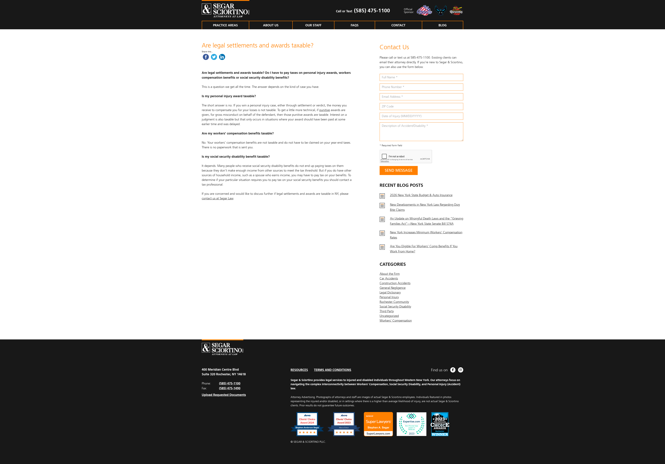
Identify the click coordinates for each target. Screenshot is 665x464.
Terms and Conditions (332, 370)
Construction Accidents (395, 283)
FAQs (354, 25)
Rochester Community (394, 302)
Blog (442, 25)
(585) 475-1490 (229, 388)
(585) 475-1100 (372, 10)
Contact (398, 25)
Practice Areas (225, 25)
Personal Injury (389, 297)
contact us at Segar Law (217, 198)
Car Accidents (389, 278)
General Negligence (393, 288)
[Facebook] (452, 370)
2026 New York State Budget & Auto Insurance (421, 195)
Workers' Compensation (396, 320)
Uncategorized (389, 316)
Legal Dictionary (390, 292)
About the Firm (390, 273)
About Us (270, 25)
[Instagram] (460, 370)
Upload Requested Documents (224, 395)
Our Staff (313, 25)
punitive (324, 110)
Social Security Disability (395, 306)
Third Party (387, 311)
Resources (299, 370)
